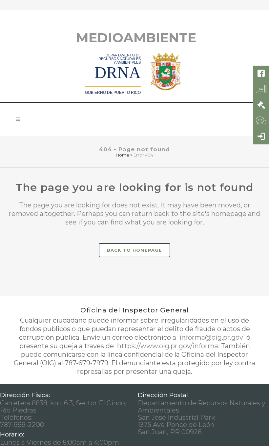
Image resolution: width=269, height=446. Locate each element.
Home (122, 155)
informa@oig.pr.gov (211, 337)
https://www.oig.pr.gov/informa (166, 346)
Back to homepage (134, 250)
